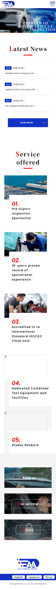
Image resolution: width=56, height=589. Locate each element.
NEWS (8, 68)
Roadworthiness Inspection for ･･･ (21, 73)
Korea (49, 577)
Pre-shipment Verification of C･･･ (20, 105)
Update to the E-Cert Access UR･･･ (21, 89)
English (18, 577)
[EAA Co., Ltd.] (8, 4)
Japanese (34, 577)
